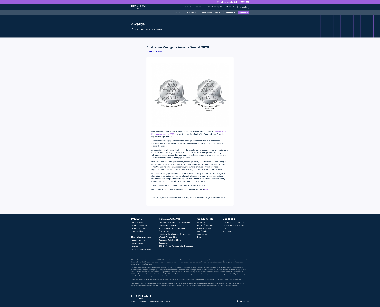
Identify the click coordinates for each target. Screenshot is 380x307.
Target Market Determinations (172, 228)
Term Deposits (137, 222)
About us (201, 222)
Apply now (243, 12)
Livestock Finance (138, 231)
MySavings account (139, 225)
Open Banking (228, 231)
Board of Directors (205, 225)
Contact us (202, 234)
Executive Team (204, 228)
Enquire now (230, 12)
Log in (244, 7)
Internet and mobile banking (234, 222)
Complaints (163, 243)
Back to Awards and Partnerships (148, 29)
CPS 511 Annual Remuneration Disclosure (176, 246)
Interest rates (137, 243)
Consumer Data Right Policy (170, 240)
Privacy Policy (164, 231)
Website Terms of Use (168, 237)
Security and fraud (139, 240)
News (199, 237)
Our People (202, 231)
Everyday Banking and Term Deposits (174, 222)
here (206, 189)
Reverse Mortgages (139, 228)
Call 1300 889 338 (241, 2)
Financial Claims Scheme (141, 249)
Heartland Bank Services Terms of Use (175, 234)
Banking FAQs (136, 246)
